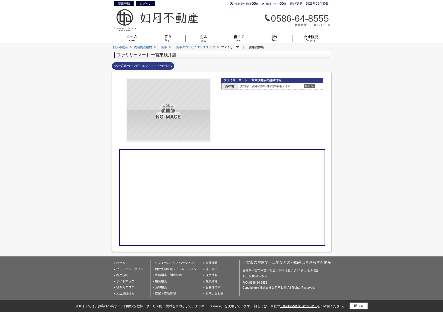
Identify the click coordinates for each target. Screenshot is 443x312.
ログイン (146, 3)
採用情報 (212, 275)
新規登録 (124, 3)
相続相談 (161, 281)
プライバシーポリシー (131, 269)
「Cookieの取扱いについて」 (298, 306)
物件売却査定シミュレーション (176, 269)
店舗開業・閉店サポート (171, 275)
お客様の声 (213, 287)
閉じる (358, 306)
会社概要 (212, 262)
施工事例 (212, 269)
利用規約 (122, 275)
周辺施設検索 (125, 293)
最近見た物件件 (247, 3)
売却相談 (161, 287)
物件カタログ (125, 287)
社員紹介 (212, 281)
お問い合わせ (215, 293)
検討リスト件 (276, 3)
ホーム (120, 262)
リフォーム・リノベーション (174, 262)
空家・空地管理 (165, 293)
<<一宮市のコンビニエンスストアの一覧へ (143, 66)
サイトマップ (125, 281)
